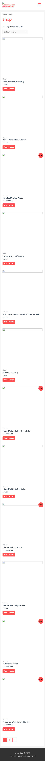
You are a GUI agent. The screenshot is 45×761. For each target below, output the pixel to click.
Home (5, 14)
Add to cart (9, 89)
